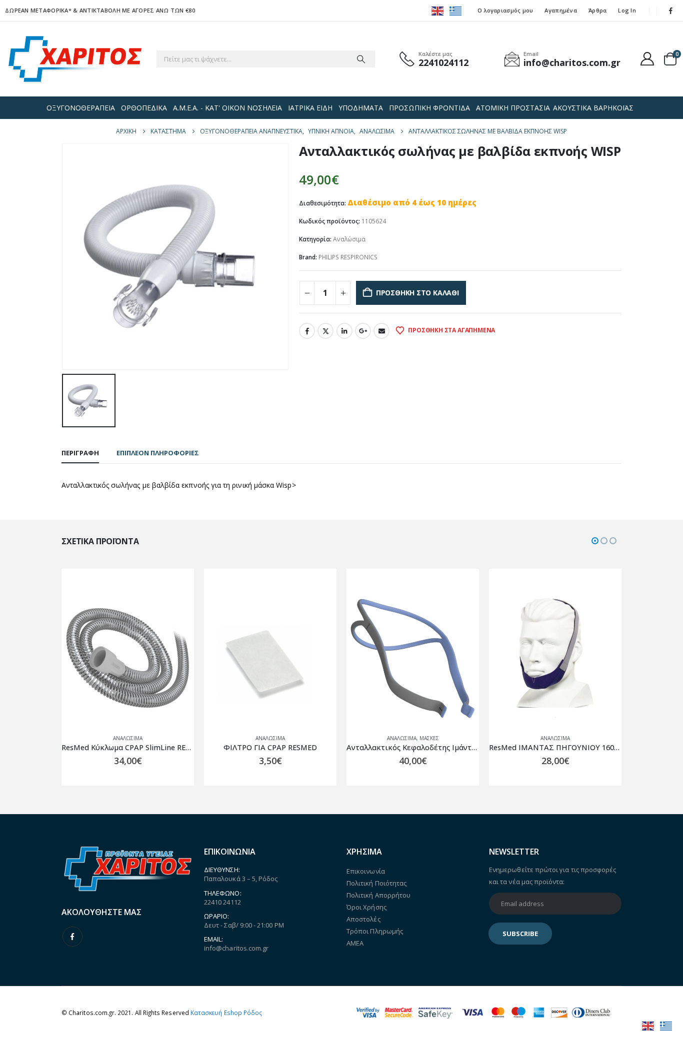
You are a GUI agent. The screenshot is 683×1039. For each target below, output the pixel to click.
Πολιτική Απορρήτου (378, 895)
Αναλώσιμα (349, 239)
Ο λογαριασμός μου (506, 10)
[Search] (361, 58)
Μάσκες (429, 738)
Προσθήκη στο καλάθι (417, 292)
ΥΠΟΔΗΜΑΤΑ (360, 107)
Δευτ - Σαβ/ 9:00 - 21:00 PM (244, 925)
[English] (438, 10)
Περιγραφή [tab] (80, 452)
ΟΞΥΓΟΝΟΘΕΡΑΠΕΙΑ (80, 107)
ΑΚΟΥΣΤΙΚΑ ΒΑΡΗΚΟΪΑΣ (593, 107)
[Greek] (456, 10)
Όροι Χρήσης (366, 907)
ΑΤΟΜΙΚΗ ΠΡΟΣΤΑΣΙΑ (513, 107)
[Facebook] (671, 10)
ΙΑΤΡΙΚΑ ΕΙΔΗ (310, 107)
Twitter (326, 331)
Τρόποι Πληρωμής (374, 931)
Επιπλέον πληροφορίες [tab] (157, 452)
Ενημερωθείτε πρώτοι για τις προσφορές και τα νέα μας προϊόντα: (552, 875)
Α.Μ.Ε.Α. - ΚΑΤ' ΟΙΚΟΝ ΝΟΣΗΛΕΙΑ (227, 107)
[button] (595, 541)
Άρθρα (597, 10)
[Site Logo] (75, 59)
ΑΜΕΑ (355, 943)
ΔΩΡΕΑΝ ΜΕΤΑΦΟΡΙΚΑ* (38, 10)
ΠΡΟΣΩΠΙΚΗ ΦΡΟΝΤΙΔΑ (429, 107)
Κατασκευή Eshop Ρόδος (226, 1013)
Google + (363, 331)
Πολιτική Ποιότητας (376, 883)
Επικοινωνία (365, 871)
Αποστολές (363, 919)
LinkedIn (344, 331)
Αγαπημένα (560, 10)
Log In (627, 10)
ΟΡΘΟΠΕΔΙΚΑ (144, 107)
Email (382, 331)
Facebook (307, 331)
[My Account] (648, 58)
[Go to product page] (128, 660)
